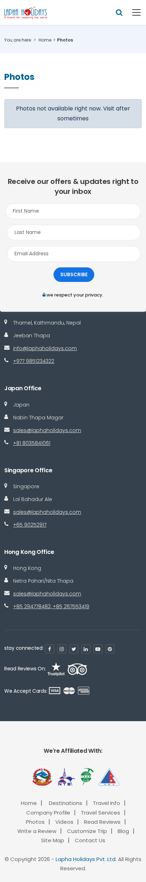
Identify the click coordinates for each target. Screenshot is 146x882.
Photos (35, 822)
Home (45, 40)
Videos (64, 822)
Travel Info (106, 803)
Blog (123, 831)
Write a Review (36, 831)
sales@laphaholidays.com (47, 430)
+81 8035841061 (31, 443)
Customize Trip (87, 831)
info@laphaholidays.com (45, 348)
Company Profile (48, 812)
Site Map (52, 840)
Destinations (65, 803)
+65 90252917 (29, 524)
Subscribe (74, 274)
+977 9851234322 (33, 361)
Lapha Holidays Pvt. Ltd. (86, 859)
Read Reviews (102, 822)
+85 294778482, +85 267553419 (51, 606)
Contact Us (90, 840)
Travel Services (100, 812)
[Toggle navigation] (132, 12)
